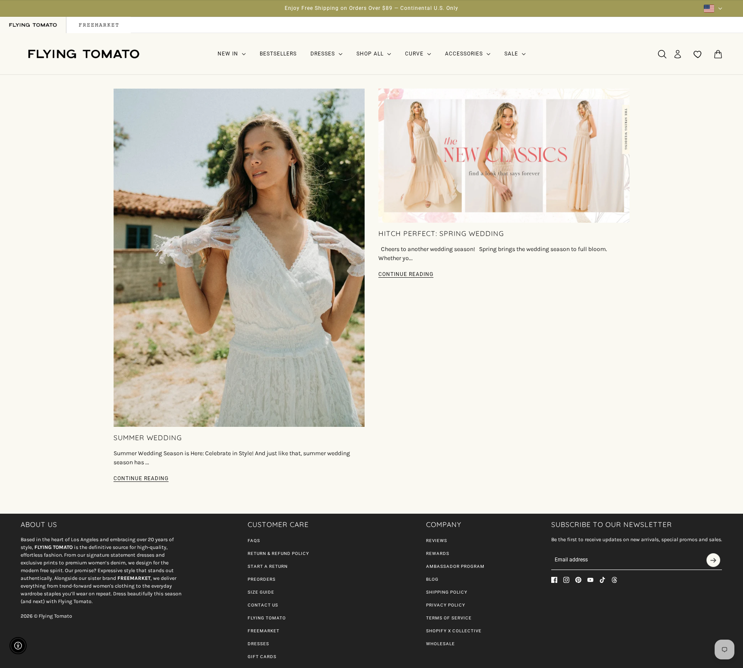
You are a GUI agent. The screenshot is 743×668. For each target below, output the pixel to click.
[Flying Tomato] (83, 54)
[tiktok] (602, 580)
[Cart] (718, 54)
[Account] (677, 54)
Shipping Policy (446, 592)
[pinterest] (578, 580)
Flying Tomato (267, 618)
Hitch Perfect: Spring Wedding (441, 233)
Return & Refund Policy (278, 553)
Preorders (262, 579)
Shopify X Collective (454, 630)
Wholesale (440, 643)
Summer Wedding (148, 437)
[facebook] (554, 580)
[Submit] (713, 560)
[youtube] (590, 580)
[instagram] (566, 580)
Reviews (436, 540)
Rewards (437, 553)
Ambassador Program (455, 566)
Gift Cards (262, 656)
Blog (432, 579)
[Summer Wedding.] (239, 258)
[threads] (614, 580)
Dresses (258, 643)
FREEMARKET (263, 630)
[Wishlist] (698, 54)
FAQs (254, 540)
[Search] (662, 54)
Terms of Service (449, 618)
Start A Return (268, 566)
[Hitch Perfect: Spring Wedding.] (503, 155)
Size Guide (261, 592)
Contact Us (263, 605)
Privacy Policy (445, 605)
